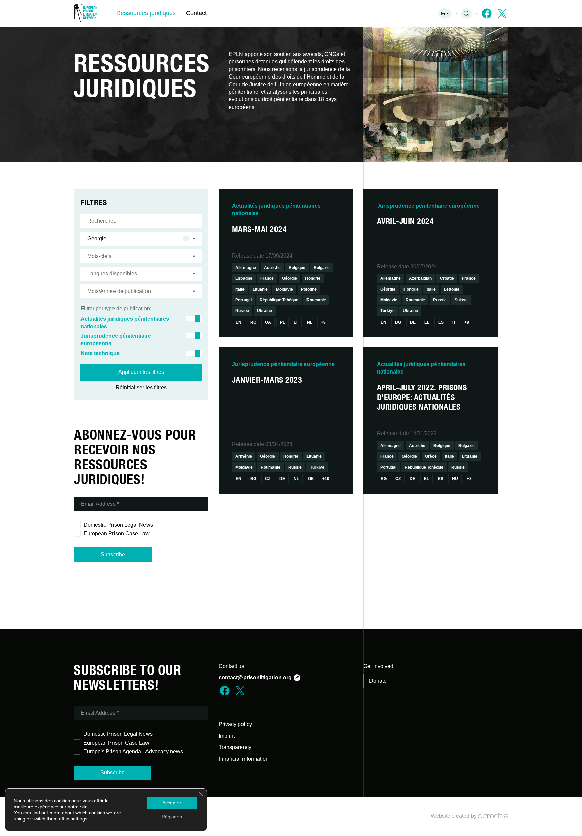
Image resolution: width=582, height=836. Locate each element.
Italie (240, 289)
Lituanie (260, 289)
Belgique (297, 267)
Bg (398, 322)
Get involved (378, 666)
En (238, 322)
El (426, 322)
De (413, 322)
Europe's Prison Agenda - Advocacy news (133, 751)
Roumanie (316, 300)
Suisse (461, 300)
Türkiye (387, 310)
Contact (196, 13)
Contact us (231, 666)
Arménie (243, 456)
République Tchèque (279, 300)
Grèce (431, 456)
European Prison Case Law (117, 533)
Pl (282, 322)
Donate (378, 681)
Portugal (243, 300)
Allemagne (245, 267)
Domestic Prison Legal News (118, 525)
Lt (296, 322)
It (454, 322)
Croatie (447, 278)
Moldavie (284, 289)
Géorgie (289, 278)
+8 (323, 322)
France (267, 278)
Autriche (272, 267)
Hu (455, 478)
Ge (311, 478)
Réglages (172, 816)
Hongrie (312, 278)
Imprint (227, 736)
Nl (309, 322)
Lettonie (451, 289)
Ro (253, 322)
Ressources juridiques (146, 13)
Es (441, 322)
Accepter (171, 802)
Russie (242, 310)
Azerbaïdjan (420, 278)
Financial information (244, 759)
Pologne (309, 289)
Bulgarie (322, 267)
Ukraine (264, 310)
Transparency (235, 747)
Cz (267, 478)
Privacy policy (235, 724)
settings (79, 819)
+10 (325, 478)
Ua (268, 322)
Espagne (243, 278)
